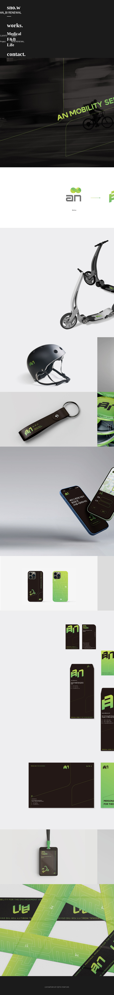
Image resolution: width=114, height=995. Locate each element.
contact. (16, 54)
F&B (11, 39)
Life (10, 44)
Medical (14, 33)
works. (15, 25)
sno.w (13, 7)
